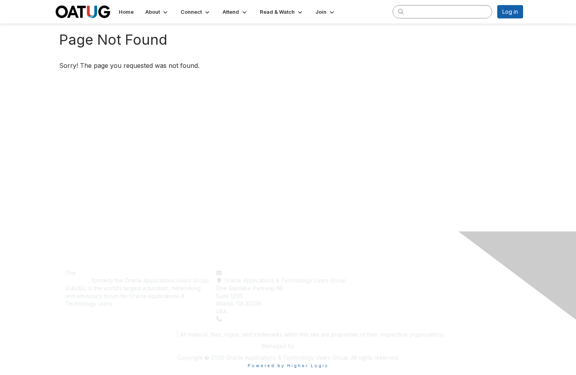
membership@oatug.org (255, 272)
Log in (510, 11)
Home (374, 272)
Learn (373, 280)
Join (371, 296)
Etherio (305, 345)
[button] (157, 12)
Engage (376, 288)
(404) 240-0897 (245, 318)
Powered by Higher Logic (288, 365)
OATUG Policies (152, 334)
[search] (401, 11)
